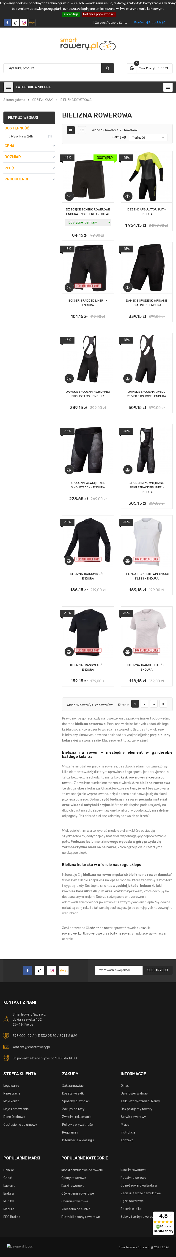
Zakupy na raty (73, 1109)
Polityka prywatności (99, 14)
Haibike (8, 1170)
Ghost (8, 1178)
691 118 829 (68, 1036)
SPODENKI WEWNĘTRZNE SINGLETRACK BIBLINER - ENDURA (146, 487)
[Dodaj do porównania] (69, 196)
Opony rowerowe (73, 1178)
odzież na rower (100, 928)
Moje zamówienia (16, 1109)
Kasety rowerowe (133, 1170)
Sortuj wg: (119, 137)
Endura (8, 1193)
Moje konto (11, 1101)
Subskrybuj (157, 970)
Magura (8, 1209)
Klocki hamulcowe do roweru (82, 1170)
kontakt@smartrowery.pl (31, 1047)
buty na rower (120, 933)
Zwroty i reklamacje (76, 1117)
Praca (125, 1125)
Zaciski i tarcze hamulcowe (141, 1193)
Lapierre (9, 1186)
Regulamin (70, 1132)
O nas (125, 1086)
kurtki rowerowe (90, 933)
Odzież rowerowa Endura (139, 1185)
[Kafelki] (70, 130)
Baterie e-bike (131, 1209)
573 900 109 (22, 1036)
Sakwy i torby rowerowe (138, 1217)
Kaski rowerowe (72, 1186)
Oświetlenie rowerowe (77, 1193)
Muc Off (8, 1201)
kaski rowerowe (132, 777)
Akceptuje (71, 14)
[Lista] (82, 130)
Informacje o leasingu (78, 1140)
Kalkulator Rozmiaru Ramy (140, 1101)
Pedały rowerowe (133, 1178)
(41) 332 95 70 (45, 1036)
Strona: (123, 705)
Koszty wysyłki (73, 1093)
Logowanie (11, 1086)
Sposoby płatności (76, 1101)
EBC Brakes (11, 1217)
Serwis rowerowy (133, 1117)
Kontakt (127, 1140)
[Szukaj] (107, 68)
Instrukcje (128, 1132)
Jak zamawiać (73, 1086)
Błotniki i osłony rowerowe (80, 1217)
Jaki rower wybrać (134, 1093)
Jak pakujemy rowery (136, 1109)
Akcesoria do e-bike (75, 1209)
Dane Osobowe (14, 1117)
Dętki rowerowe (132, 1201)
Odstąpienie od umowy (20, 1125)
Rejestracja (11, 1093)
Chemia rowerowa (74, 1201)
